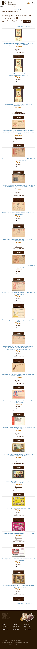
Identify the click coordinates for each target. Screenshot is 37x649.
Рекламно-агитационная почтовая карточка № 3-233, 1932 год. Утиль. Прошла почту (18, 159)
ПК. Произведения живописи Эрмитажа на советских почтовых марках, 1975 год (18, 586)
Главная (4, 10)
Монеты (15, 627)
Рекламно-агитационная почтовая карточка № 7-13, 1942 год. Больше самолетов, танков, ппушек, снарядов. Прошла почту (18, 187)
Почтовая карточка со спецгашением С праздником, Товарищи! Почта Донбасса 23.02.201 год (18, 44)
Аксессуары (16, 626)
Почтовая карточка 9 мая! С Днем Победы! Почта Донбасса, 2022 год (18, 104)
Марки (3, 624)
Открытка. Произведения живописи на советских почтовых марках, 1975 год (18, 481)
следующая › (20, 26)
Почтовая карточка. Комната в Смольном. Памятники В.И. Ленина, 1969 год (18, 428)
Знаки (3, 627)
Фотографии (5, 626)
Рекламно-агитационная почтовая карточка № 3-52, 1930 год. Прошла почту (18, 266)
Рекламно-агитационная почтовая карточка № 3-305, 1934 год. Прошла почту (18, 293)
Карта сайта (27, 629)
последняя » (29, 26)
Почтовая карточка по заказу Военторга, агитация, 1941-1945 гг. (18, 320)
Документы (27, 626)
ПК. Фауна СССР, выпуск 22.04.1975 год (18, 508)
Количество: (18, 49)
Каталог (9, 10)
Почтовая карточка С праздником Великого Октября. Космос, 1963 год (18, 401)
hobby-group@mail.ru (22, 642)
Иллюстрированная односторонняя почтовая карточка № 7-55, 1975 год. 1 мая (18, 559)
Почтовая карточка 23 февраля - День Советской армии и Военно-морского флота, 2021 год (18, 74)
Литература (16, 629)
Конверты (15, 624)
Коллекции (5, 629)
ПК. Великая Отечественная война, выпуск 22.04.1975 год (18, 533)
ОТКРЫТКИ (16, 10)
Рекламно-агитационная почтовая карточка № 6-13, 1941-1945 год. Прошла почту (18, 213)
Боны (25, 627)
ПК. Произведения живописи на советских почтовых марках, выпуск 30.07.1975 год (18, 455)
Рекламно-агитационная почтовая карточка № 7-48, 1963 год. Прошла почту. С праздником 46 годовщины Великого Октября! (18, 132)
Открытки (26, 624)
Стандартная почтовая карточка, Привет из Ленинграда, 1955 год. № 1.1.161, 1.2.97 (18, 375)
